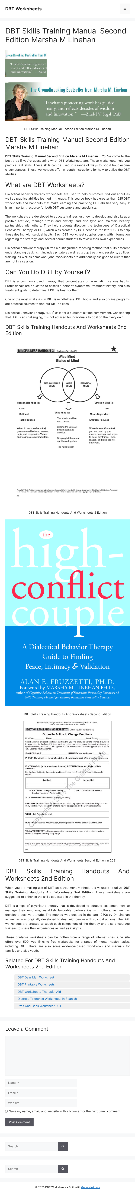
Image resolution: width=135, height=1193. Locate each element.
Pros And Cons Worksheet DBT (40, 1006)
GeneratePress (90, 1187)
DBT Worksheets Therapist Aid (39, 991)
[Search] (63, 1146)
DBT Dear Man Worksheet (36, 977)
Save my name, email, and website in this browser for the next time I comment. (65, 1111)
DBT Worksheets (23, 8)
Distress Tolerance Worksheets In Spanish (47, 998)
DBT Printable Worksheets (36, 984)
